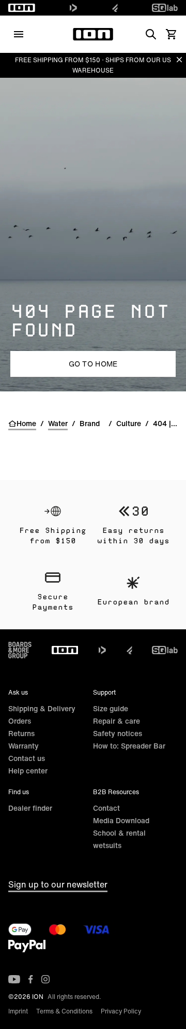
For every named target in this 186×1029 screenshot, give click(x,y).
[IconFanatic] (115, 8)
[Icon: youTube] (14, 979)
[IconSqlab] (165, 8)
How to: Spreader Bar (129, 745)
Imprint (18, 1011)
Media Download (121, 820)
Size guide (110, 708)
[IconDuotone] (73, 8)
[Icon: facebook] (30, 979)
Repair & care (116, 720)
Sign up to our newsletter (57, 884)
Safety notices (117, 733)
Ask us (18, 692)
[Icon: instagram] (45, 979)
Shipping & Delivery (41, 708)
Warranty (23, 745)
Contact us (26, 758)
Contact (106, 807)
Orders (19, 720)
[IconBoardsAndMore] (20, 650)
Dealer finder (30, 807)
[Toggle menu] (18, 34)
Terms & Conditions (64, 1011)
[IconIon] (21, 8)
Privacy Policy (121, 1011)
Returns (21, 733)
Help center (28, 770)
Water (58, 423)
